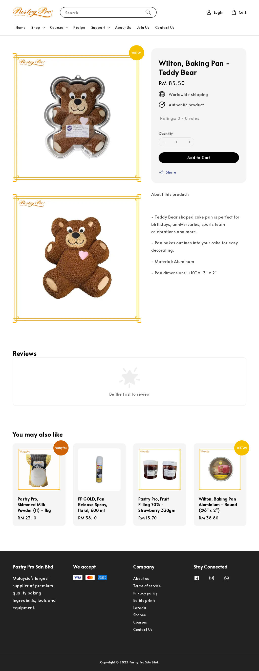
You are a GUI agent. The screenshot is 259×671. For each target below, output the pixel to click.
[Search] (148, 12)
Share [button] (171, 172)
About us (141, 578)
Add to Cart (198, 157)
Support (98, 27)
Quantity (165, 133)
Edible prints (144, 600)
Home (20, 27)
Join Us (143, 27)
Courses (56, 27)
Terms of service (147, 585)
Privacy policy (145, 593)
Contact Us (164, 27)
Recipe (79, 27)
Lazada (139, 607)
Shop (35, 27)
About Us (123, 27)
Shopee (139, 614)
